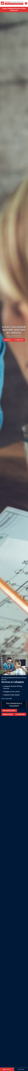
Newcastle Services (9, 710)
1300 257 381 (19, 340)
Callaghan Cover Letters (11, 692)
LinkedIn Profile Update (11, 695)
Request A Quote (7, 714)
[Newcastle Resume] (12, 4)
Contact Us (8, 340)
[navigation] (26, 3)
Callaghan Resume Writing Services (12, 687)
